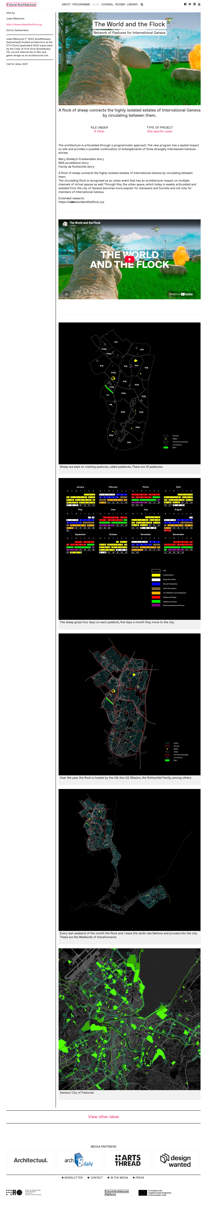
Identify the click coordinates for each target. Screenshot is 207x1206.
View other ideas (103, 1116)
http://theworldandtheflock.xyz (24, 24)
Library (132, 4)
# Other (99, 131)
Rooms (120, 4)
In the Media (119, 1177)
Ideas (96, 4)
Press (140, 1177)
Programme (81, 4)
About (66, 4)
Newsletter (73, 1177)
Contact (96, 1177)
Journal (107, 4)
